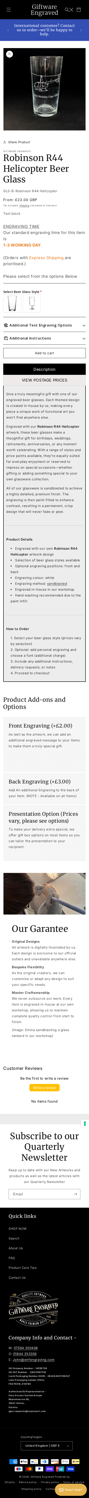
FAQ (12, 1258)
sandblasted (57, 584)
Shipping (24, 205)
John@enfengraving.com (34, 1360)
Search (14, 1238)
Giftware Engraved (42, 1476)
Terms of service (73, 1482)
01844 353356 (25, 1354)
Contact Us (17, 1277)
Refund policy (28, 1482)
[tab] (44, 369)
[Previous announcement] (8, 30)
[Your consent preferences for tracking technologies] (85, 1123)
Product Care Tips (23, 1267)
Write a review (44, 1087)
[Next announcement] (81, 30)
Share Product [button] (19, 142)
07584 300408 (26, 1348)
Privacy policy (50, 1482)
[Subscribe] (75, 1194)
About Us (16, 1248)
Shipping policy (31, 1488)
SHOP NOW (18, 1228)
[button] (8, 10)
